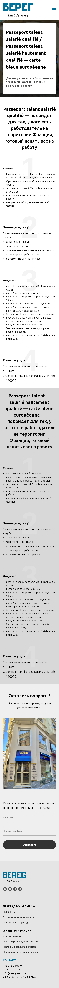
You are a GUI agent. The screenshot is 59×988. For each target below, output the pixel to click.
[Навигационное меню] (54, 9)
